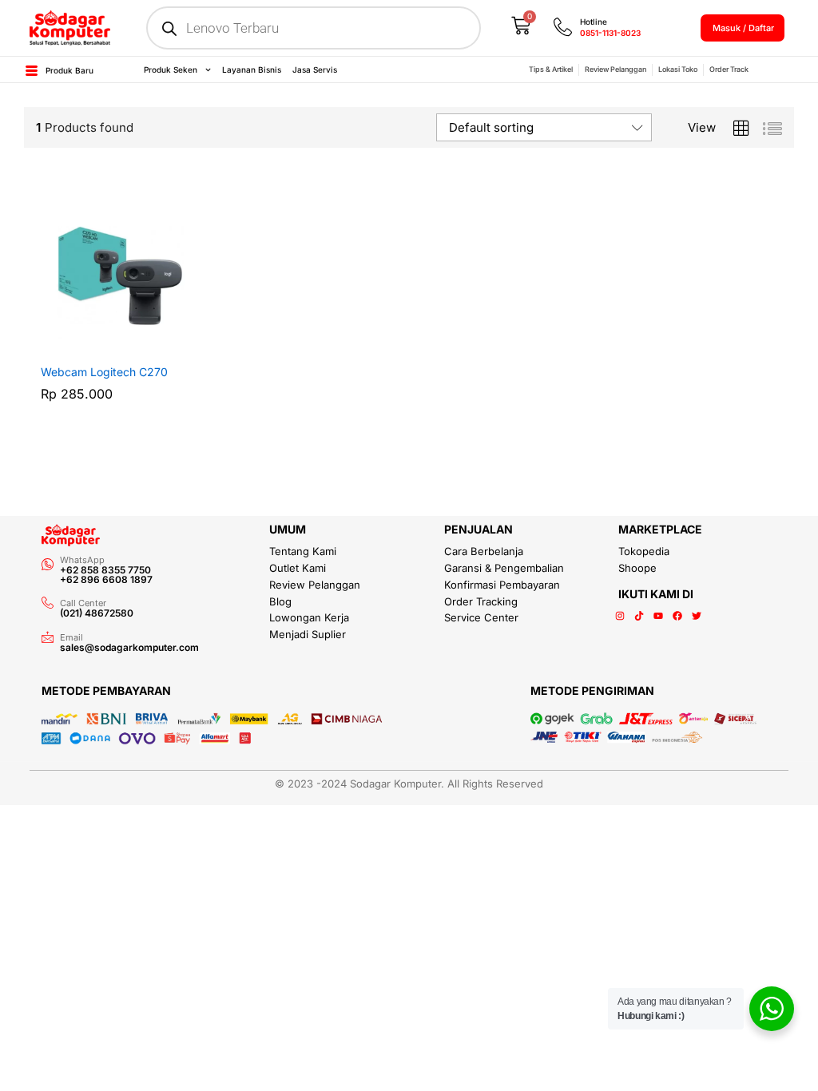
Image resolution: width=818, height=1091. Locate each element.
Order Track (729, 69)
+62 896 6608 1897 (106, 579)
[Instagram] (619, 615)
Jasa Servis (314, 69)
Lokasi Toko (677, 69)
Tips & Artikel (551, 69)
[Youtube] (658, 615)
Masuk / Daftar (743, 28)
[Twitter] (696, 615)
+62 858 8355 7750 (105, 570)
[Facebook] (677, 615)
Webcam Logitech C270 (104, 372)
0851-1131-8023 (610, 33)
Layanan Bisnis (251, 69)
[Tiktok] (639, 615)
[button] (102, 345)
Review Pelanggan (615, 69)
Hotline (593, 21)
